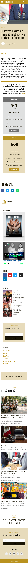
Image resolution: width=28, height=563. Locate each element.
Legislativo (6, 356)
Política (5, 360)
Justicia (5, 355)
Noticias (5, 358)
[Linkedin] (5, 279)
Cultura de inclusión (9, 352)
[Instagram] (21, 275)
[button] (2, 2)
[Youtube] (10, 275)
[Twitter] (15, 275)
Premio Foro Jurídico (9, 361)
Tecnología (6, 363)
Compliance (6, 350)
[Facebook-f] (5, 275)
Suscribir (14, 130)
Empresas (5, 353)
